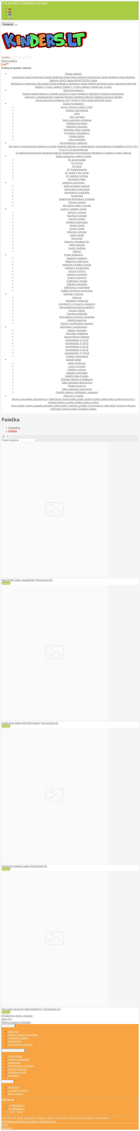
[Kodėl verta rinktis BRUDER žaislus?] (54, 719)
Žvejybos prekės (87, 408)
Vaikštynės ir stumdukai (77, 287)
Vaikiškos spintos (76, 369)
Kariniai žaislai (31, 93)
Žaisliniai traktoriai (84, 97)
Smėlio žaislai (76, 228)
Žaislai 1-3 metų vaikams (77, 87)
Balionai (76, 297)
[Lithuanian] (9, 9)
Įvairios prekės (91, 402)
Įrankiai (79, 402)
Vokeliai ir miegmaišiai (77, 268)
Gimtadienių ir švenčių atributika (77, 317)
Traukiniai (58, 97)
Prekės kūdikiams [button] (73, 254)
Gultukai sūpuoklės (77, 284)
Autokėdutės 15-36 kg (77, 353)
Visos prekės (15, 1056)
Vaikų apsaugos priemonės (77, 389)
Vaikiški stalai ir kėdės (77, 376)
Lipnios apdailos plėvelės (40, 405)
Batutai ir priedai (77, 212)
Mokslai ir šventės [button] (73, 294)
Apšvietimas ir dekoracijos (48, 399)
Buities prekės (93, 399)
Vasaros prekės (76, 218)
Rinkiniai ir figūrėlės (88, 93)
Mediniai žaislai (117, 77)
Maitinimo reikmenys (76, 261)
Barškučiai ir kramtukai (23, 83)
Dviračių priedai (76, 202)
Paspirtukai (77, 195)
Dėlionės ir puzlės (47, 146)
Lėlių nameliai (77, 116)
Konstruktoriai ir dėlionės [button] (73, 143)
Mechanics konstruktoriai (23, 146)
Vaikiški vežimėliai (77, 330)
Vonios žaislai (76, 225)
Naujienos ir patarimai (20, 1044)
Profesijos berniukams (111, 93)
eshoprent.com (47, 1121)
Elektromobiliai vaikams (77, 186)
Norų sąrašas (15, 1093)
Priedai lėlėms (77, 136)
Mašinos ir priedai (49, 93)
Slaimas (127, 152)
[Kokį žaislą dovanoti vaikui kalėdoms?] (54, 1005)
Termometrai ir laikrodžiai (101, 405)
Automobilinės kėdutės (76, 336)
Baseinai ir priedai (77, 215)
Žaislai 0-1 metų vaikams (49, 87)
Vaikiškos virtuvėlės (76, 126)
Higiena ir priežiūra (77, 274)
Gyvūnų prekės (66, 402)
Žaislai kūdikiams (59, 83)
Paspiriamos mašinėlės (77, 192)
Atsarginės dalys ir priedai (77, 205)
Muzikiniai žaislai (61, 77)
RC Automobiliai (77, 159)
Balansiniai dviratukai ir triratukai (77, 199)
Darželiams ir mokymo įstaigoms (77, 304)
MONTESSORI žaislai (85, 80)
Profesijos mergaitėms (76, 133)
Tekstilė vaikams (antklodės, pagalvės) (77, 392)
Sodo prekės (61, 405)
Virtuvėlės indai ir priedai (77, 129)
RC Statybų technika (77, 176)
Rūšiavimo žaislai (78, 83)
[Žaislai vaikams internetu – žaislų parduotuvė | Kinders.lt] (44, 54)
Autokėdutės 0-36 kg (76, 346)
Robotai (69, 97)
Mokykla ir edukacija (77, 300)
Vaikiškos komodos (77, 372)
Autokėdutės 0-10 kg (76, 340)
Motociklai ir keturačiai (77, 189)
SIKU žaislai (87, 100)
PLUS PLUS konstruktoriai (73, 149)
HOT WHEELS (73, 100)
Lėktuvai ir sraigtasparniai (38, 97)
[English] (9, 18)
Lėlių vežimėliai (76, 139)
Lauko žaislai (77, 235)
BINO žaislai (67, 80)
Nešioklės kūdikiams (77, 333)
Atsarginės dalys (77, 179)
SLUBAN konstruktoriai (29, 152)
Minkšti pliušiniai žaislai (101, 83)
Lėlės (77, 113)
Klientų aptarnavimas (13, 1050)
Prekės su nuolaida (18, 1059)
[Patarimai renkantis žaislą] (54, 862)
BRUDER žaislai (102, 100)
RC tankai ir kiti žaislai (77, 172)
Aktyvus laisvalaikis (22, 399)
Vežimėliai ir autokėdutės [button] (73, 326)
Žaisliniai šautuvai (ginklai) (108, 97)
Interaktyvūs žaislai (97, 77)
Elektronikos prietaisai (113, 399)
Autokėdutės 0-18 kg (76, 343)
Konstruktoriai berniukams (50, 100)
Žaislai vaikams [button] (73, 73)
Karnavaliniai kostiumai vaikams (76, 307)
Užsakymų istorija (18, 1090)
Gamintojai (14, 1062)
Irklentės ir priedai (77, 231)
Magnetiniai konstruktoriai (76, 152)
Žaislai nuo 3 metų (101, 87)
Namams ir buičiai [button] (73, 395)
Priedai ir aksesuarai (77, 356)
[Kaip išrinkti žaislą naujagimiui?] (54, 576)
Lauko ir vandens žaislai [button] (73, 209)
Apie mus (7, 1019)
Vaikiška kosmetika (76, 123)
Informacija (8, 1026)
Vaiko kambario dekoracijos (77, 382)
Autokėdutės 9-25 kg (76, 349)
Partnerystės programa (21, 1065)
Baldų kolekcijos (77, 363)
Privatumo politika (18, 1038)
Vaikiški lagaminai (76, 320)
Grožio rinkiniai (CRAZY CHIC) (77, 107)
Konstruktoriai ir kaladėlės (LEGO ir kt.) (117, 146)
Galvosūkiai (43, 83)
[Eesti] (9, 15)
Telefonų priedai (77, 405)
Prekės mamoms (76, 277)
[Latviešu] (9, 12)
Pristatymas (14, 1041)
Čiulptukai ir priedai (77, 280)
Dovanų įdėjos (77, 310)
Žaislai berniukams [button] (73, 90)
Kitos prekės (18, 405)
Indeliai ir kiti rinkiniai (77, 110)
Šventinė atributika (77, 313)
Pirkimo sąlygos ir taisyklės (16, 1022)
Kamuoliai (76, 238)
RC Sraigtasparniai (77, 169)
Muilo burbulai (77, 244)
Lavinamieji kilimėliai (125, 83)
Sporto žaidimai (77, 248)
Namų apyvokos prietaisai (76, 120)
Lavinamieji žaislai (22, 77)
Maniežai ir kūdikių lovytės (76, 264)
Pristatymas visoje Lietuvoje (17, 1015)
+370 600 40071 (10, 3)
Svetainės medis (17, 1072)
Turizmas (121, 405)
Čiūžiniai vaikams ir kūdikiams (77, 379)
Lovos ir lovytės (77, 366)
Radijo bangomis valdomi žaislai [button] (73, 156)
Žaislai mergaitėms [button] (73, 103)
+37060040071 (17, 1105)
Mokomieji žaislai (42, 77)
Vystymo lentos (76, 271)
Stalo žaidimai (79, 77)
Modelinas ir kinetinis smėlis (107, 152)
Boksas (77, 251)
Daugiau (6, 583)
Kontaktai (42, 3)
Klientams (8, 1081)
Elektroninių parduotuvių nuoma (19, 1121)
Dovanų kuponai (17, 1069)
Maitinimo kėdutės (77, 258)
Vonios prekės (70, 408)
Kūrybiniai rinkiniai (52, 152)
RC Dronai (76, 163)
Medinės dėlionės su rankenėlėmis (76, 146)
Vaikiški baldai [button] (73, 359)
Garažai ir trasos (68, 93)
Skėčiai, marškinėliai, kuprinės (77, 323)
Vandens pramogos (77, 222)
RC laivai (76, 166)
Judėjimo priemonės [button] (73, 182)
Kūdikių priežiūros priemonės (77, 290)
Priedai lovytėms (77, 385)
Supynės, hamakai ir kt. (76, 241)
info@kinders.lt (28, 3)
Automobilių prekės (74, 399)
